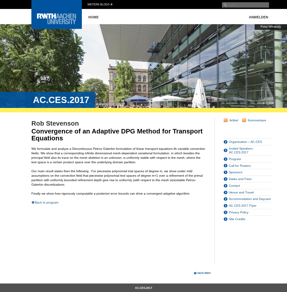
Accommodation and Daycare (250, 199)
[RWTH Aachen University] (56, 28)
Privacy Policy (238, 212)
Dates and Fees (240, 179)
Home (93, 17)
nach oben (204, 273)
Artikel (233, 120)
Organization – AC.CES (245, 142)
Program (235, 159)
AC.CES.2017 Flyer (243, 205)
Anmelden (258, 17)
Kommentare (257, 120)
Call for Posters (240, 165)
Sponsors (235, 172)
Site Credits (237, 219)
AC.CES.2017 (143, 288)
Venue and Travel (241, 192)
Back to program (47, 202)
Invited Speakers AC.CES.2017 (241, 150)
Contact (234, 185)
